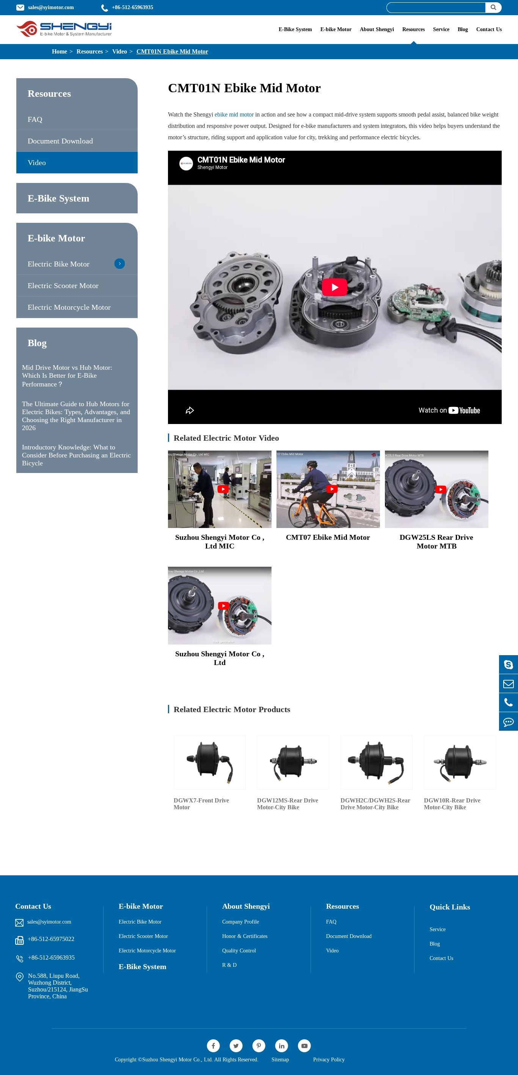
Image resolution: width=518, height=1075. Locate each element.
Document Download (60, 141)
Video (119, 51)
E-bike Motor (336, 29)
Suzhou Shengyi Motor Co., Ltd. (177, 1059)
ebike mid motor (234, 114)
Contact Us (489, 29)
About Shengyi (377, 29)
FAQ (35, 119)
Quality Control (239, 951)
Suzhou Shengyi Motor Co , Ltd (219, 658)
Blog (463, 29)
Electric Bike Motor (58, 264)
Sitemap (280, 1059)
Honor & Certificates (244, 936)
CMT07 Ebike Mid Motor (328, 537)
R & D (229, 965)
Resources (413, 29)
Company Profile (240, 922)
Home (59, 51)
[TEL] (508, 702)
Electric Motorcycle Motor (69, 307)
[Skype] (508, 664)
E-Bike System (295, 29)
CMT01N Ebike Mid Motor (172, 51)
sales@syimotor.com (49, 922)
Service (441, 29)
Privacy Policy (329, 1059)
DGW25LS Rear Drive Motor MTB (436, 541)
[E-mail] (508, 683)
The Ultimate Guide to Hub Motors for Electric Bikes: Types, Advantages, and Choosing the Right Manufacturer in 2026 (76, 416)
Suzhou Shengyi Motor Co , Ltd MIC (219, 541)
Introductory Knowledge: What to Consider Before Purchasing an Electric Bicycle (76, 455)
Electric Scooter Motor (63, 285)
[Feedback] (508, 721)
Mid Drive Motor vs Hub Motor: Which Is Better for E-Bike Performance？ (67, 376)
